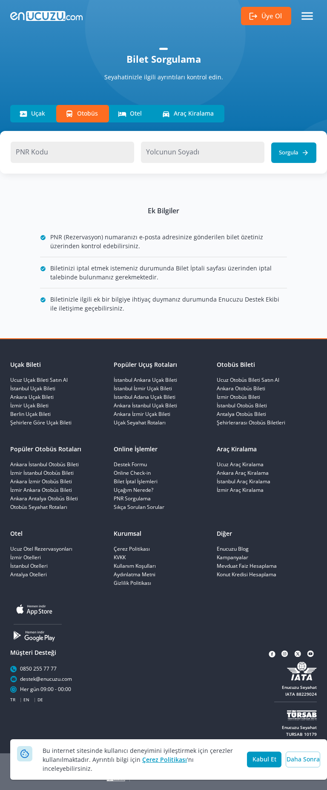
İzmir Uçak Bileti (29, 406)
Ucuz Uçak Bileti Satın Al (39, 380)
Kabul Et (264, 759)
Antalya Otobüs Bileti (241, 414)
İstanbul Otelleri (29, 566)
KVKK (120, 558)
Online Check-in (132, 473)
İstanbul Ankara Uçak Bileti (145, 380)
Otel (136, 113)
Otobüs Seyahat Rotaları (38, 507)
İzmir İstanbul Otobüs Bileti (42, 473)
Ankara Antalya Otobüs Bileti (44, 499)
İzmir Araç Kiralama (240, 490)
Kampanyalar (232, 558)
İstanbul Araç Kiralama (243, 482)
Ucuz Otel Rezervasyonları (41, 549)
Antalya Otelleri (28, 575)
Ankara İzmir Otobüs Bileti (41, 482)
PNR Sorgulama (132, 499)
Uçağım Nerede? (133, 490)
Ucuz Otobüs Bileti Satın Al (248, 380)
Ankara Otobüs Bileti (241, 389)
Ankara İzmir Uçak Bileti (142, 414)
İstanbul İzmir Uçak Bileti (143, 389)
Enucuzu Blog (233, 549)
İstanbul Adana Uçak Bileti (144, 397)
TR (12, 700)
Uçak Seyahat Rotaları (140, 423)
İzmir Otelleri (25, 558)
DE (40, 700)
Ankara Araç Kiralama (243, 473)
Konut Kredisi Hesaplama (246, 575)
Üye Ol (271, 16)
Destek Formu (130, 465)
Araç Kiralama (194, 113)
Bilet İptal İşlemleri (136, 482)
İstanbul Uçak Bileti (32, 389)
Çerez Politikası (164, 759)
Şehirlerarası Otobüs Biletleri (251, 423)
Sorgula (288, 152)
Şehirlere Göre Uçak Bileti (41, 423)
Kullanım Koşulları (135, 566)
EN (26, 700)
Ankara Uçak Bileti (32, 397)
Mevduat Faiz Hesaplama (247, 566)
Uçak (38, 113)
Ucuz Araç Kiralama (240, 465)
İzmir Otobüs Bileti (238, 397)
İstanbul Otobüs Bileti (242, 406)
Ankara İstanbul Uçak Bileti (145, 406)
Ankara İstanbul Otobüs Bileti (44, 465)
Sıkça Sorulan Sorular (139, 507)
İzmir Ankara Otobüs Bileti (41, 490)
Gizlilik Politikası (132, 583)
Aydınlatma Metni (134, 575)
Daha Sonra (303, 759)
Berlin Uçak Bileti (30, 414)
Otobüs (87, 113)
